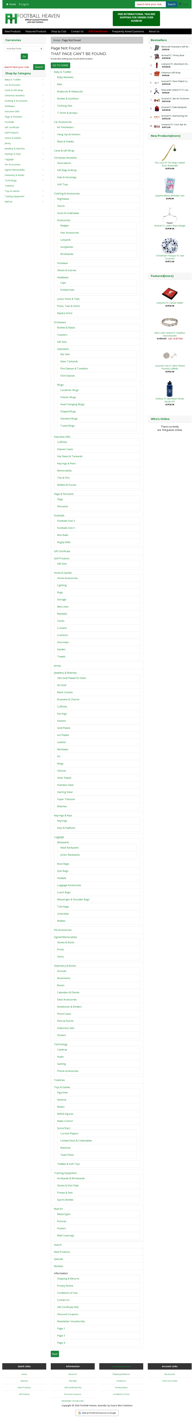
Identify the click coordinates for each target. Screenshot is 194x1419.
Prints (60, 949)
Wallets (61, 920)
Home (12, 4)
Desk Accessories (67, 999)
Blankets (62, 613)
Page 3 (61, 1335)
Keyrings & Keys (63, 815)
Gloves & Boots (65, 942)
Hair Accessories (69, 232)
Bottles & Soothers (68, 98)
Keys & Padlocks (66, 828)
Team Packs (67, 1154)
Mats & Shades (65, 141)
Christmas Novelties (65, 157)
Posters (61, 1228)
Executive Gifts (62, 436)
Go (24, 56)
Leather (61, 742)
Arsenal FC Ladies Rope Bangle (169, 225)
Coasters (62, 334)
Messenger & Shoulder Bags (73, 899)
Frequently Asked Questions (128, 31)
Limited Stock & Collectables (76, 1140)
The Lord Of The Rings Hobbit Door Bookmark (169, 164)
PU (58, 756)
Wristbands (66, 254)
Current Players (69, 1133)
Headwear (63, 277)
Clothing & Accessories (67, 193)
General (61, 1099)
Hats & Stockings (66, 177)
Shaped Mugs (68, 411)
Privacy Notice (65, 1285)
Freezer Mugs (68, 397)
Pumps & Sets (65, 1192)
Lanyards (65, 239)
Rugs (60, 592)
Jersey (57, 665)
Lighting (62, 585)
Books (60, 985)
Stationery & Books (65, 965)
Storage (61, 599)
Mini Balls (62, 535)
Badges (64, 225)
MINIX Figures (65, 1114)
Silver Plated (64, 777)
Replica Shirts (64, 313)
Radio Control (65, 1121)
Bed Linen (63, 606)
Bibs (59, 84)
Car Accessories (63, 122)
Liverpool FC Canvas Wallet (169, 302)
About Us (154, 31)
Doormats (63, 642)
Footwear (62, 263)
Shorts (61, 206)
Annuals (61, 971)
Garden (61, 649)
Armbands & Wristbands (71, 1178)
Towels (61, 656)
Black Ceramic (65, 692)
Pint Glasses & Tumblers (74, 368)
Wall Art (58, 1208)
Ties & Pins (63, 477)
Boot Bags (63, 863)
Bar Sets (65, 354)
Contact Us (77, 31)
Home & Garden (63, 572)
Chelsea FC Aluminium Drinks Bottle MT (170, 400)
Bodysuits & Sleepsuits (70, 91)
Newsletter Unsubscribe (71, 1321)
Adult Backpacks (69, 847)
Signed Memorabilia (65, 937)
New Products (13, 31)
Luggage (59, 837)
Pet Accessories (63, 930)
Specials (58, 1259)
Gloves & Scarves (66, 270)
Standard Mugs (69, 418)
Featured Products (35, 31)
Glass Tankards (69, 361)
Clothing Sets (64, 105)
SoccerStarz (63, 1128)
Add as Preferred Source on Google (99, 1413)
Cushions (62, 635)
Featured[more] (162, 276)
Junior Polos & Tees (68, 299)
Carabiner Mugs (69, 390)
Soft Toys (62, 184)
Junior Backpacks (70, 854)
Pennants (62, 506)
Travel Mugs (67, 425)
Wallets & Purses (66, 484)
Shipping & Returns (68, 1278)
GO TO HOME (60, 65)
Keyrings (62, 820)
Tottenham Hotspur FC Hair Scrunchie (170, 257)
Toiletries (59, 1080)
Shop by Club (58, 31)
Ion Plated (63, 735)
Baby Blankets (65, 77)
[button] (188, 1404)
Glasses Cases (65, 449)
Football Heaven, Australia (93, 1405)
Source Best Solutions (121, 1405)
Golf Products (61, 558)
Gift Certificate (62, 551)
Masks (61, 1106)
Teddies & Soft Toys (68, 1164)
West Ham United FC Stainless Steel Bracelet (170, 334)
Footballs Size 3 (66, 520)
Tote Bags (63, 906)
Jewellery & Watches (65, 672)
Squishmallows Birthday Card (169, 195)
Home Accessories (67, 578)
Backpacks (63, 842)
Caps (63, 282)
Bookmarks (63, 978)
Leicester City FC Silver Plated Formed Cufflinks (170, 367)
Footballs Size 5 (66, 528)
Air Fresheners (65, 127)
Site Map (73, 1380)
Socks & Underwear (68, 213)
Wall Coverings (65, 1235)
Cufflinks (62, 442)
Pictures (61, 1221)
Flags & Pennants (64, 494)
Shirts (60, 956)
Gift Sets (62, 341)
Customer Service (121, 1366)
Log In (25, 4)
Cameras (62, 1049)
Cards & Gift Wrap (64, 150)
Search (172, 4)
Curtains (62, 628)
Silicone (61, 770)
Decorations (64, 163)
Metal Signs (63, 1214)
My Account (170, 1374)
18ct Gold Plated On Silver (71, 678)
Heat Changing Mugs (72, 404)
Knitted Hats (67, 289)
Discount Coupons (67, 1314)
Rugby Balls (63, 542)
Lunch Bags (63, 892)
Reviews (58, 1266)
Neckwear (63, 749)
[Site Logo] (32, 18)
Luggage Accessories (69, 885)
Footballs (59, 515)
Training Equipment (65, 1173)
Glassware (63, 349)
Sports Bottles (65, 1199)
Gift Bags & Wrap (67, 170)
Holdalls (61, 878)
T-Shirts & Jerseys (67, 112)
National (65, 1147)
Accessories (63, 220)
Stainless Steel (65, 785)
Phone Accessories (67, 1071)
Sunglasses (66, 247)
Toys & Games (62, 1087)
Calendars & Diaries (68, 992)
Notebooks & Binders (69, 1006)
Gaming (61, 1064)
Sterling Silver (65, 792)
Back (55, 1354)
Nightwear (63, 198)
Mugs (60, 384)
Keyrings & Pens (66, 463)
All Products (24, 1394)
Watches (62, 806)
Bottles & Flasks (66, 327)
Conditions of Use (67, 1292)
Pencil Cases (64, 1013)
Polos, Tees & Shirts (68, 306)
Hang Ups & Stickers (68, 134)
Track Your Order (169, 1380)
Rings (60, 763)
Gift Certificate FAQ (68, 1307)
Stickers (61, 1035)
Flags (60, 499)
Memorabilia (64, 470)
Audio (60, 1056)
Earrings (62, 713)
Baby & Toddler (63, 72)
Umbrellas (63, 913)
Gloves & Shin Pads (68, 1185)
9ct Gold (61, 685)
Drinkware (60, 322)
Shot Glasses (67, 375)
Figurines (62, 1092)
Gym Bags (63, 871)
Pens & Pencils (65, 1021)
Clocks (60, 621)
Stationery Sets (65, 1028)
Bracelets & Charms (68, 699)
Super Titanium (66, 799)
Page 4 (61, 1342)
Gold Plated (63, 728)
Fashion (61, 720)
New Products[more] (165, 135)
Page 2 (61, 1328)
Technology (60, 1044)
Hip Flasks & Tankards (69, 456)
